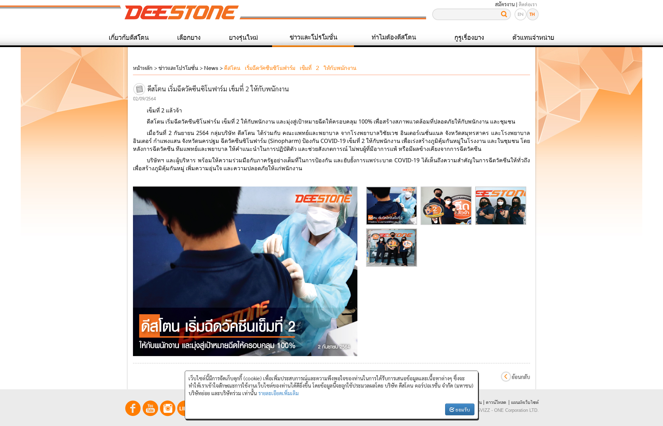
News (211, 67)
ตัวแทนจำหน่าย (533, 37)
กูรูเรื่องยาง (469, 37)
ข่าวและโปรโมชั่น (313, 37)
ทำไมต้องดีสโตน (394, 37)
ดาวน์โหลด (496, 402)
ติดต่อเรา (528, 4)
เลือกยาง (189, 37)
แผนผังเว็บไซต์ (525, 402)
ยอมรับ (462, 409)
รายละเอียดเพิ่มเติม (278, 393)
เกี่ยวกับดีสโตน (129, 37)
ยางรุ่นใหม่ (243, 37)
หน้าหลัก (143, 67)
